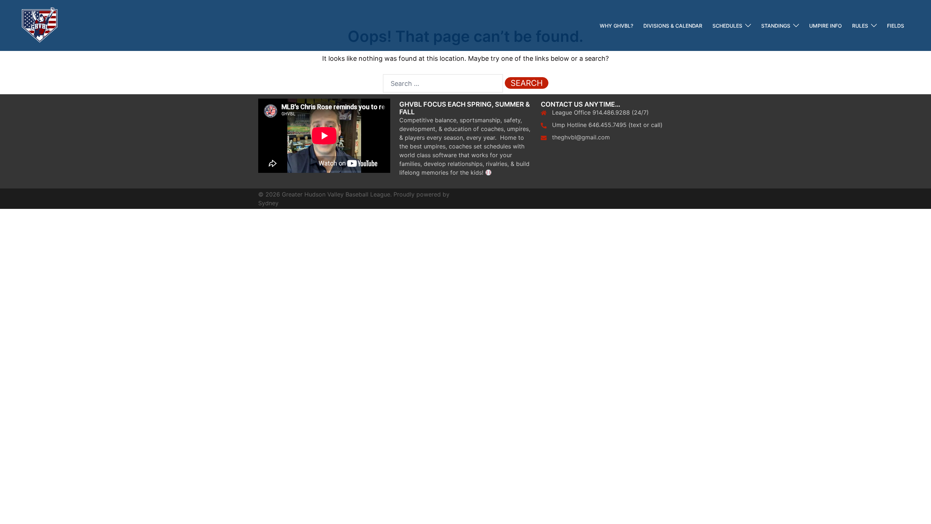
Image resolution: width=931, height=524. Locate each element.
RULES (860, 26)
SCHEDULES (727, 26)
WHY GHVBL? (616, 26)
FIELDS (895, 26)
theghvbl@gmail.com (581, 137)
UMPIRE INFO (825, 26)
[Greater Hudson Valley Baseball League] (39, 25)
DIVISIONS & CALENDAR (672, 26)
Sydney (268, 203)
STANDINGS (775, 26)
